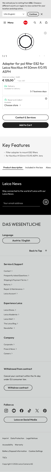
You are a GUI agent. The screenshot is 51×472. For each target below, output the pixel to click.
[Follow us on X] (37, 410)
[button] (46, 250)
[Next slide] (44, 56)
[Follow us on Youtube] (14, 410)
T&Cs (4, 457)
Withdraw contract (18, 387)
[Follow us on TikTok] (29, 410)
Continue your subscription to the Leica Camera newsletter (46, 202)
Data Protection (17, 438)
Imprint (5, 438)
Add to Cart (25, 125)
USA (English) (9, 14)
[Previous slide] (39, 56)
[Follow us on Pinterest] (44, 410)
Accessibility (7, 444)
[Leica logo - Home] (25, 23)
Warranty (19, 444)
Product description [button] (12, 167)
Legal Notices (32, 438)
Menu (11, 22)
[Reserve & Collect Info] (46, 98)
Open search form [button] (34, 22)
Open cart (46, 22)
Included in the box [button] (34, 167)
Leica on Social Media (25, 419)
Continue (33, 14)
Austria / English (21, 240)
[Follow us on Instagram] (6, 410)
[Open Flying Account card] (40, 22)
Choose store (11, 105)
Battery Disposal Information (14, 451)
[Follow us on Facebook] (21, 410)
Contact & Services (25, 117)
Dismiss (41, 14)
